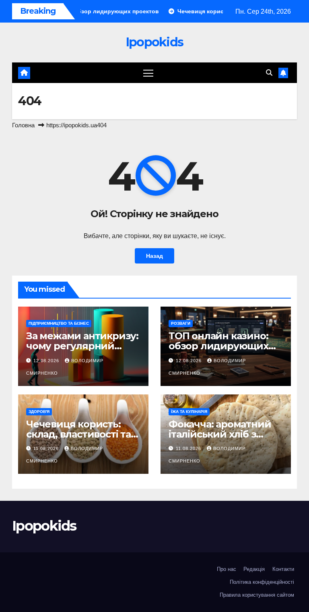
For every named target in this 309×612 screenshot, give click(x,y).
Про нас (226, 569)
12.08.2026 (47, 360)
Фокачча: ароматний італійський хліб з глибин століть (220, 434)
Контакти (283, 569)
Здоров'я (39, 411)
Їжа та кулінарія (189, 411)
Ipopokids (154, 42)
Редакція (254, 569)
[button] (269, 72)
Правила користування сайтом (257, 595)
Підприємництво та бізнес (59, 323)
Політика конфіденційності (262, 582)
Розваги (180, 323)
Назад (154, 256)
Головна (23, 125)
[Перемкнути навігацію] (148, 72)
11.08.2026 (46, 448)
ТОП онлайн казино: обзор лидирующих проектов (218, 346)
